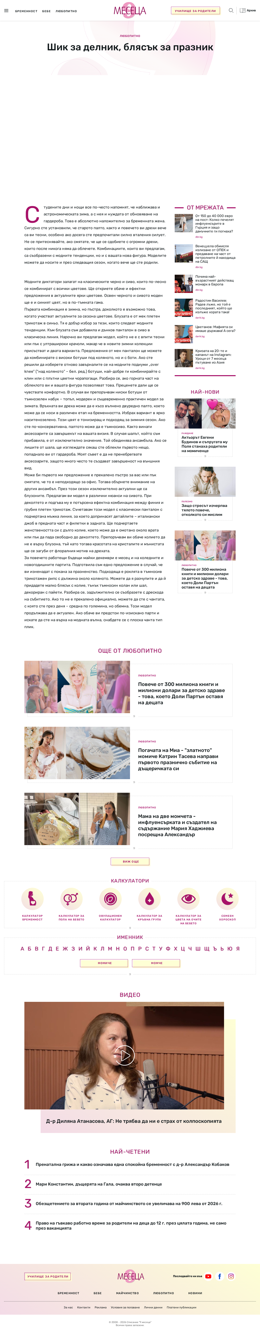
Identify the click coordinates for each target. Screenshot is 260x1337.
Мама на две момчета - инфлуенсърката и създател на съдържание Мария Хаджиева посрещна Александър (177, 825)
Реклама (101, 1307)
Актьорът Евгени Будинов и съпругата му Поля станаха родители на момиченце (205, 444)
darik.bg (200, 317)
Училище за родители (195, 11)
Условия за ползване (125, 1307)
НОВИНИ (195, 1293)
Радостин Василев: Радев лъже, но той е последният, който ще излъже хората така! (213, 306)
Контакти (83, 1307)
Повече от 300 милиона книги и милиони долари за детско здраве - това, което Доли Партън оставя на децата (205, 578)
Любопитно (130, 36)
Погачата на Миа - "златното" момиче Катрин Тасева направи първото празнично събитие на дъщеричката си (178, 759)
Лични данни (153, 1307)
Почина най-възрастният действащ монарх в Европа (214, 280)
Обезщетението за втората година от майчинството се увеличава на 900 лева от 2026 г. (129, 1203)
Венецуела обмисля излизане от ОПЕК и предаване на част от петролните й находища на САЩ (215, 254)
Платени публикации (181, 1307)
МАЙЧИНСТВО (127, 1293)
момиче (105, 963)
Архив (251, 10)
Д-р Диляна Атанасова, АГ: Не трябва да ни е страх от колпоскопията (134, 1121)
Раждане (187, 433)
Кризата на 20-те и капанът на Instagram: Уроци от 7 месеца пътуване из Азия (213, 356)
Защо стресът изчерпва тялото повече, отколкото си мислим (204, 510)
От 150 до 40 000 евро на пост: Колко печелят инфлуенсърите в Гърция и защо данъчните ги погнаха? (214, 223)
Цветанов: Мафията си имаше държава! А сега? (215, 329)
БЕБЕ (98, 1293)
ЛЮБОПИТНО (163, 1293)
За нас (68, 1307)
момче (157, 963)
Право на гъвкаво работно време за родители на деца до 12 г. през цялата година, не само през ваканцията (131, 1225)
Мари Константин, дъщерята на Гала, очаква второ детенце (99, 1184)
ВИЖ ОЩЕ (131, 861)
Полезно (187, 501)
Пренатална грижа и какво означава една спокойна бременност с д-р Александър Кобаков (132, 1164)
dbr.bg (199, 236)
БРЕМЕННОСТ (68, 1293)
